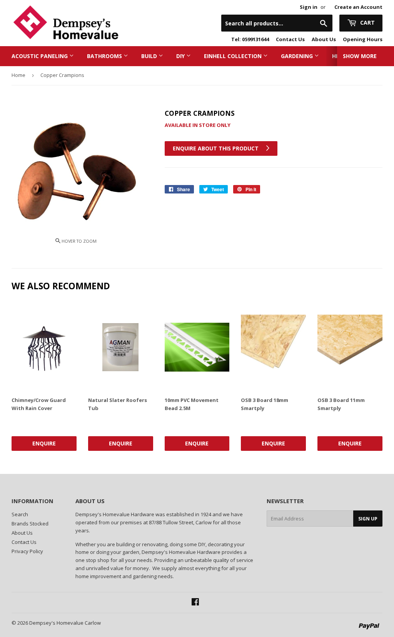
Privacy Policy (27, 551)
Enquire (44, 443)
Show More (360, 56)
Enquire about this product (216, 148)
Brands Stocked (30, 523)
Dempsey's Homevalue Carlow (65, 622)
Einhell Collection (233, 56)
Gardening (297, 56)
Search (20, 514)
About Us (324, 39)
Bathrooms (105, 56)
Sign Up (367, 518)
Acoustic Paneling (40, 56)
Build (150, 56)
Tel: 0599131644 (250, 39)
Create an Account (358, 6)
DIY (181, 56)
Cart (367, 22)
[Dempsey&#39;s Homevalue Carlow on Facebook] (195, 602)
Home (18, 75)
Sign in (308, 6)
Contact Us (290, 39)
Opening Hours (362, 39)
